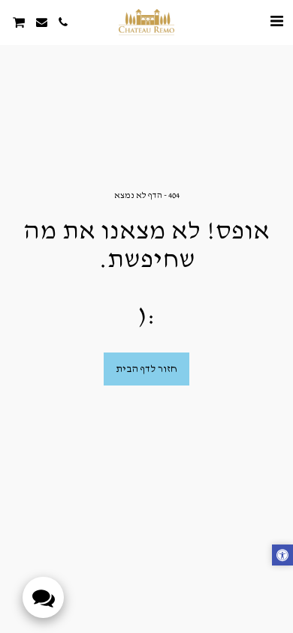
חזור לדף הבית (146, 369)
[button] (276, 21)
